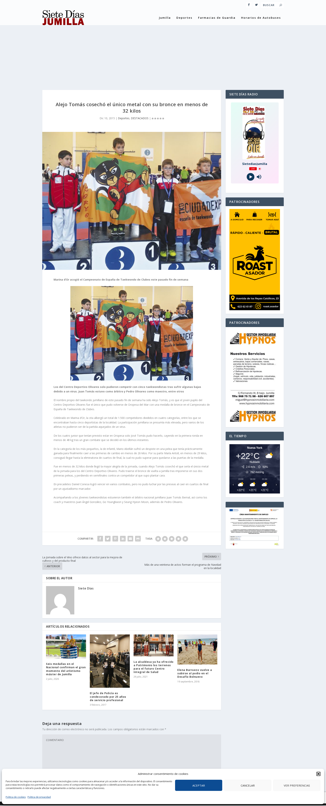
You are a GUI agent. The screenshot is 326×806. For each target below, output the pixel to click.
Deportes (184, 17)
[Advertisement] (163, 54)
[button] (318, 774)
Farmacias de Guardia (216, 17)
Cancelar (248, 785)
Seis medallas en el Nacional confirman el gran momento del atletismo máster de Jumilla (66, 669)
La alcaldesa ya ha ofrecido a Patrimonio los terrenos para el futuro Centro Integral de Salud (154, 667)
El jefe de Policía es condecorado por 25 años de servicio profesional (108, 696)
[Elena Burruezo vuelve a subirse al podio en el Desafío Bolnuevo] (197, 649)
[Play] (250, 177)
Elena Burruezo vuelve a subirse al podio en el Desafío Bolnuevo (194, 673)
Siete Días (86, 588)
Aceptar (198, 785)
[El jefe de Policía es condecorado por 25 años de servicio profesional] (110, 661)
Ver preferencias (297, 785)
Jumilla (165, 17)
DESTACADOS (139, 118)
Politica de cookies (16, 797)
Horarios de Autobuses (261, 17)
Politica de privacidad (39, 797)
